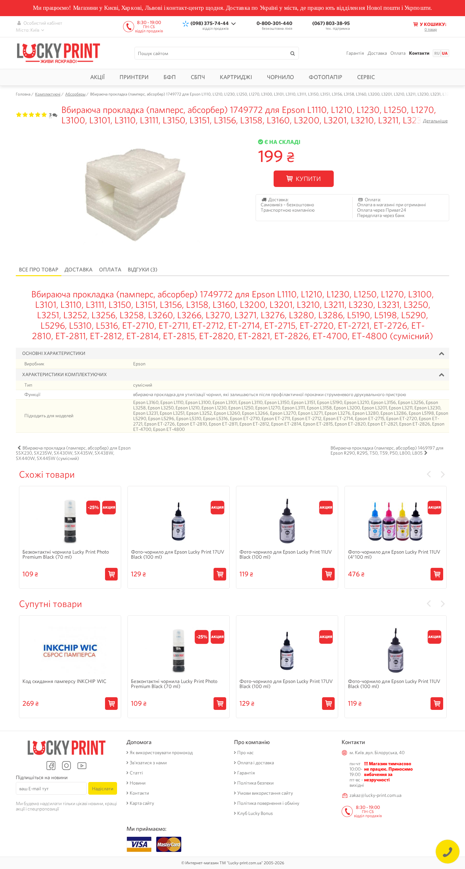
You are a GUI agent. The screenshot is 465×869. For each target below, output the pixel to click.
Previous (428, 474)
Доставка (377, 53)
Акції (97, 77)
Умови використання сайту (265, 793)
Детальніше (435, 121)
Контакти (419, 53)
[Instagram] (66, 765)
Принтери (134, 77)
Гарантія (355, 53)
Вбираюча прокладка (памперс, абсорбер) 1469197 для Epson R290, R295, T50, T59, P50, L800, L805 (387, 450)
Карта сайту (142, 803)
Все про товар (38, 269)
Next (443, 474)
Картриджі (236, 77)
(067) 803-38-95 (331, 23)
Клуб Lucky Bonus (255, 813)
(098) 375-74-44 (209, 23)
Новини (138, 783)
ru (437, 53)
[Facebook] (51, 765)
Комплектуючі (47, 94)
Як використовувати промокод (161, 752)
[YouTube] (82, 765)
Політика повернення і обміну (268, 803)
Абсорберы (75, 94)
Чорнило (280, 77)
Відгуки (143, 269)
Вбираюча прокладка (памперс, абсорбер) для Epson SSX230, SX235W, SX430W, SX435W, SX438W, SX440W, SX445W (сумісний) (73, 453)
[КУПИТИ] (111, 574)
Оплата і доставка (255, 763)
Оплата (398, 53)
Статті (136, 773)
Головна (23, 94)
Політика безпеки (255, 783)
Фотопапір (325, 77)
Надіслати (102, 788)
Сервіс (366, 77)
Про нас (245, 752)
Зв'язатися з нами (148, 763)
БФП (170, 77)
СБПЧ (198, 77)
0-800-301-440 (274, 23)
